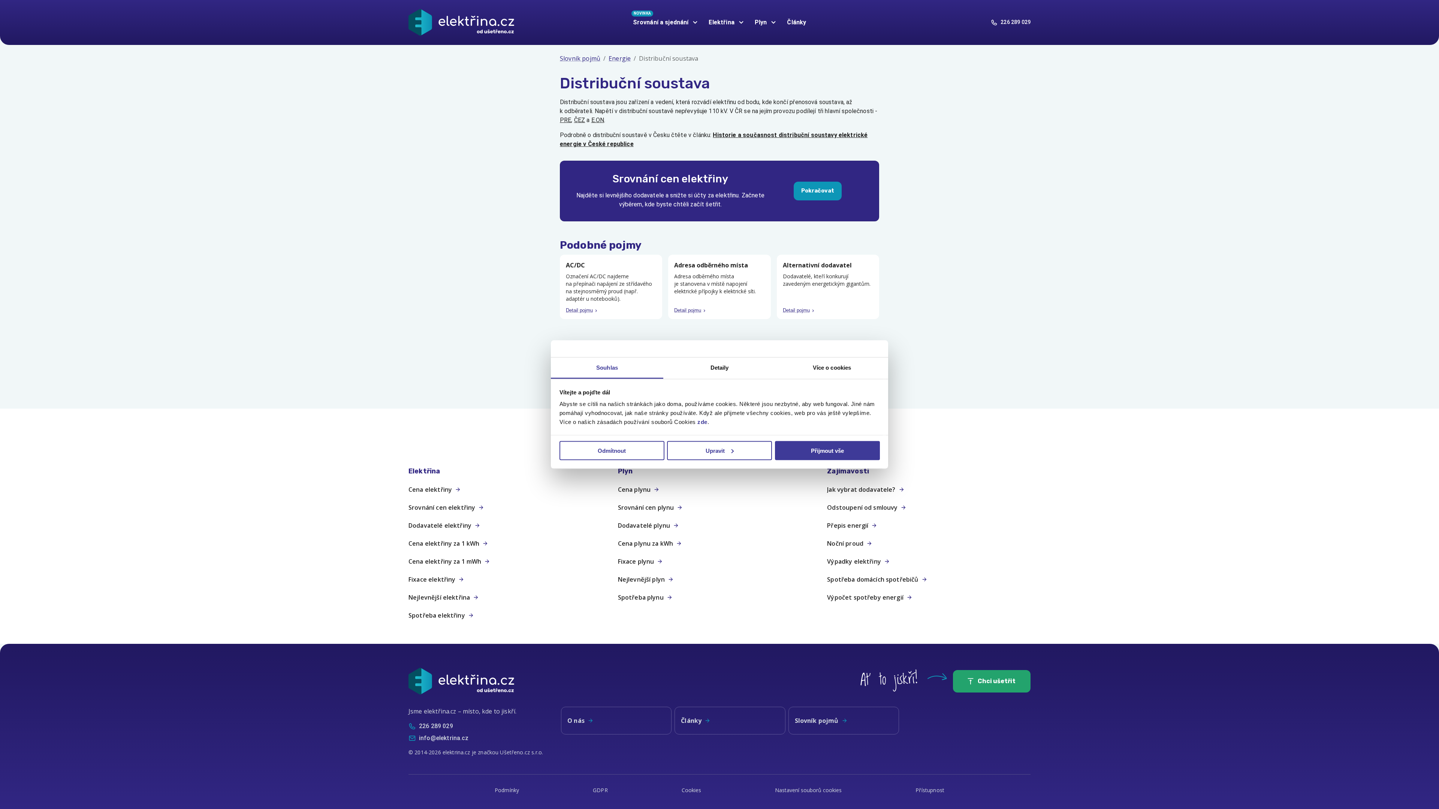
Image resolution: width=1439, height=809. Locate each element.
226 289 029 (1016, 22)
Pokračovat (818, 191)
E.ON (597, 120)
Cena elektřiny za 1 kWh (443, 543)
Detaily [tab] (720, 367)
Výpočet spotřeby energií (865, 597)
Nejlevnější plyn (641, 579)
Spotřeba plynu (641, 597)
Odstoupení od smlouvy (862, 507)
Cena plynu (634, 489)
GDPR (600, 790)
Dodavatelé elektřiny (439, 525)
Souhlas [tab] (607, 367)
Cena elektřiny (430, 489)
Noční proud (845, 543)
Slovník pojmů (580, 58)
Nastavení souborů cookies (808, 790)
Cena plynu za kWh (645, 543)
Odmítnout (612, 450)
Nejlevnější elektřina (439, 597)
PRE (565, 120)
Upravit (715, 450)
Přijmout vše (827, 450)
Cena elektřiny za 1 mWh (444, 561)
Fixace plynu (636, 561)
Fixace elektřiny (431, 579)
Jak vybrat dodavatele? (861, 489)
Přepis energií (847, 525)
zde (702, 422)
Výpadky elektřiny (854, 561)
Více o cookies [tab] (832, 367)
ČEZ (579, 120)
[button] (510, 471)
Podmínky (507, 790)
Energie (620, 58)
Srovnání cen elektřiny (441, 507)
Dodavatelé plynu (644, 525)
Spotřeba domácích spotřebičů (872, 579)
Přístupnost (929, 790)
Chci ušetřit (997, 681)
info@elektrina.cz (444, 738)
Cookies (692, 790)
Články (796, 22)
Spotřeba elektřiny (436, 615)
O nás (576, 720)
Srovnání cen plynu (646, 507)
